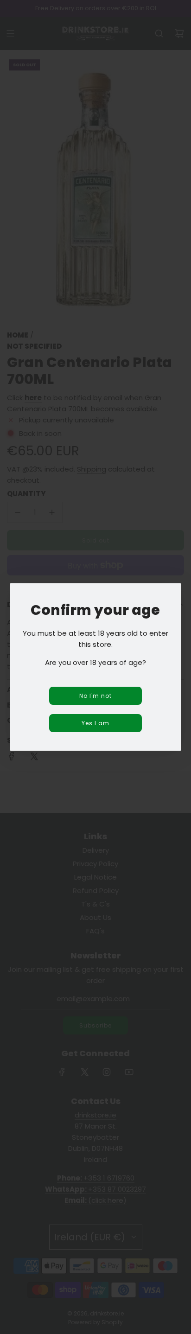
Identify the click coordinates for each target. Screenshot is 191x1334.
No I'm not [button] (95, 696)
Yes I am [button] (95, 723)
